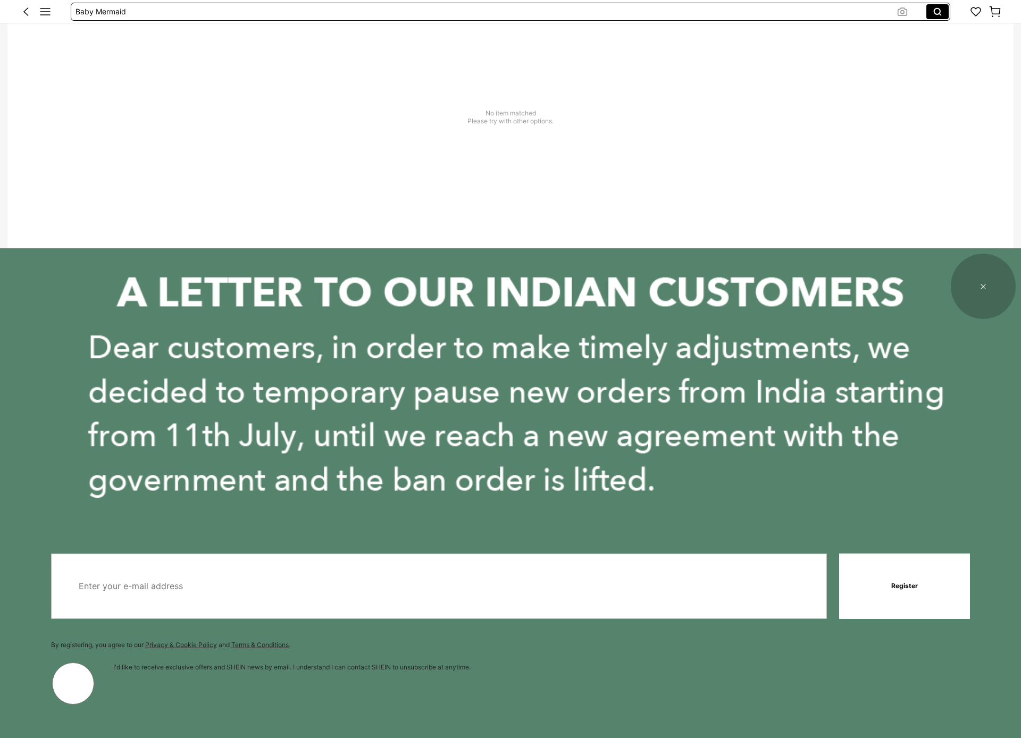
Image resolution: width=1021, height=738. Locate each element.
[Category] (45, 11)
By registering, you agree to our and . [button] (170, 645)
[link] (975, 11)
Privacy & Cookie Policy (181, 645)
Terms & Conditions (260, 645)
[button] (26, 11)
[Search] (937, 11)
